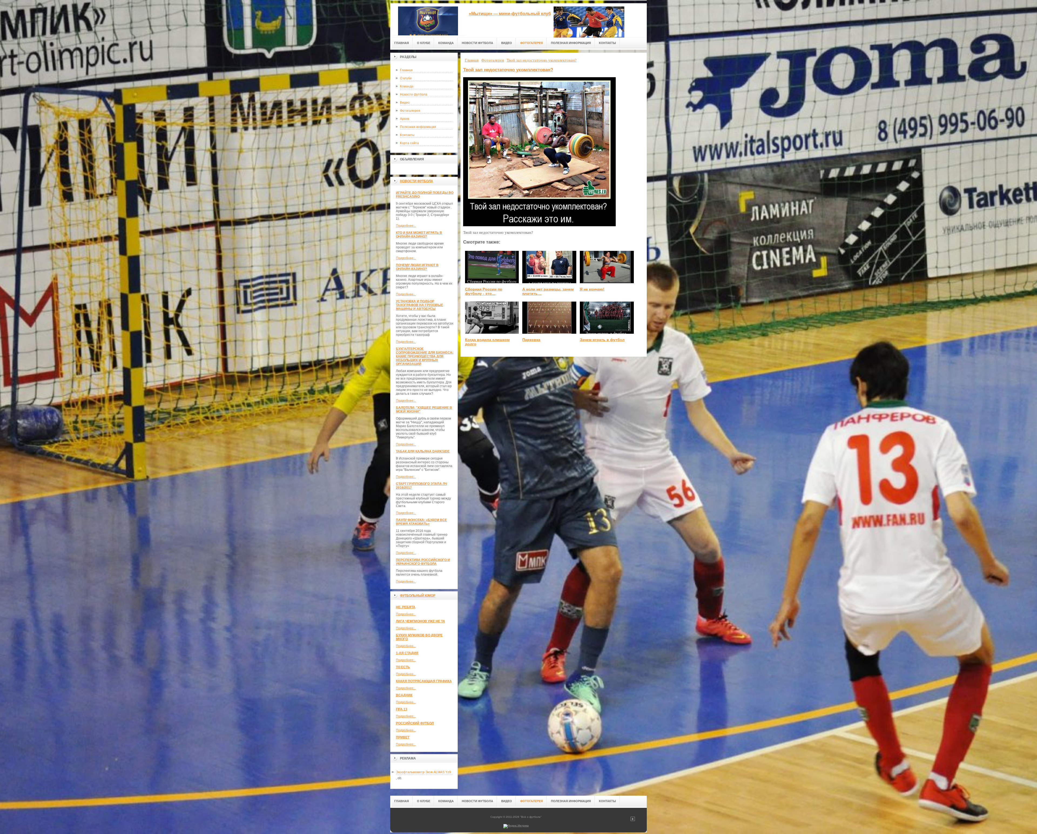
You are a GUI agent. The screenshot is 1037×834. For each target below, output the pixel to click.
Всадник (404, 695)
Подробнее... (406, 226)
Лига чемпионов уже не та (420, 621)
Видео (405, 102)
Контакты (407, 135)
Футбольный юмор (417, 595)
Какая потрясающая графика (424, 681)
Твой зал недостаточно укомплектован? (508, 69)
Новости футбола (413, 94)
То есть (403, 667)
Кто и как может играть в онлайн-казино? (419, 234)
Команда (406, 86)
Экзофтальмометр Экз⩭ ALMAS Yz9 (423, 772)
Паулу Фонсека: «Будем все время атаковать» (421, 522)
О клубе (406, 78)
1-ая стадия (407, 653)
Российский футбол (415, 723)
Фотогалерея (410, 111)
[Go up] (633, 820)
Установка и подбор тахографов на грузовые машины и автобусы (419, 305)
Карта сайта (409, 143)
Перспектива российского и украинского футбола (423, 562)
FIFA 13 (401, 709)
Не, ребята (405, 607)
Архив (404, 119)
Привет (402, 737)
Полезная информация (418, 127)
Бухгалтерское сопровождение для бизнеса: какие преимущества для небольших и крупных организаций (424, 356)
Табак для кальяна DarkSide (423, 451)
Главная (406, 70)
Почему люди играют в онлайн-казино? (417, 267)
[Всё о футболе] (428, 19)
